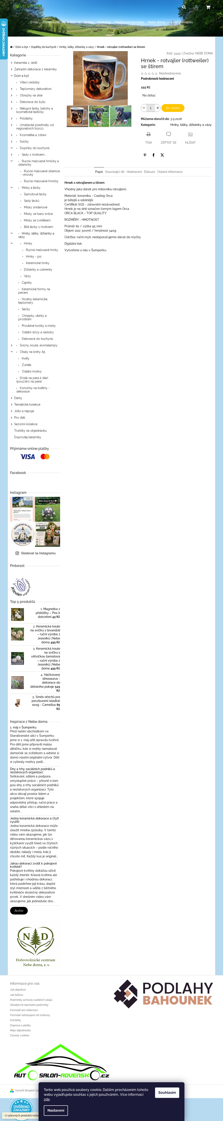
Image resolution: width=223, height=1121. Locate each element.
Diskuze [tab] (149, 172)
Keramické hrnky (37, 263)
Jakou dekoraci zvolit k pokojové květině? (33, 865)
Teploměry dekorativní (35, 89)
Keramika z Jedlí (25, 62)
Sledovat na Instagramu (38, 553)
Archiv (19, 910)
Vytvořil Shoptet (24, 1090)
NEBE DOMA (204, 53)
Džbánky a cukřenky (37, 269)
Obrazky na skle (30, 95)
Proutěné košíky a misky (38, 325)
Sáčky (25, 309)
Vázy (27, 276)
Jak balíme (16, 994)
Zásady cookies (19, 1035)
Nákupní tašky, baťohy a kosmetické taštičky (34, 110)
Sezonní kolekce (25, 424)
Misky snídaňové (35, 207)
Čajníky (26, 282)
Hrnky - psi (33, 256)
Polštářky (26, 118)
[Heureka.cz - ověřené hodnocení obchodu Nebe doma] (21, 1109)
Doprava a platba (20, 1025)
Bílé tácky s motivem (38, 227)
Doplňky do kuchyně (34, 148)
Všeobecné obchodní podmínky (29, 1004)
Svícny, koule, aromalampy (38, 345)
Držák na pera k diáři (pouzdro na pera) (32, 379)
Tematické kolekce (27, 404)
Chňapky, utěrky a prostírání (32, 317)
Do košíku (173, 108)
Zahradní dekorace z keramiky (35, 69)
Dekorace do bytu (32, 102)
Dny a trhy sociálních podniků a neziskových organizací (32, 770)
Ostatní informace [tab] (169, 172)
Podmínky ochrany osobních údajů (31, 999)
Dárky (18, 398)
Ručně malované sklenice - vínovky (40, 172)
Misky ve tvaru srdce (38, 214)
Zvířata (26, 365)
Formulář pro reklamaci (24, 1010)
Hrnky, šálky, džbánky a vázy (36, 235)
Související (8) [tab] (114, 172)
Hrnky (27, 243)
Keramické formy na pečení (34, 290)
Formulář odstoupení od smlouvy (30, 1015)
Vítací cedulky (29, 82)
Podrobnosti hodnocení (157, 78)
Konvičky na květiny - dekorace (33, 389)
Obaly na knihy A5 (32, 352)
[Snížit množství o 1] (143, 108)
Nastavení (55, 1110)
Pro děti (19, 417)
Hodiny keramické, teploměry (33, 300)
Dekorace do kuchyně (37, 339)
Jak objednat (18, 989)
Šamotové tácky (35, 194)
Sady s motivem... (33, 154)
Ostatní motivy (31, 371)
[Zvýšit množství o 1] (157, 108)
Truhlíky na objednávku (30, 430)
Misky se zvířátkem (37, 220)
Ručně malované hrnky (41, 250)
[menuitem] (34, 22)
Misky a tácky (31, 187)
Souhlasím (167, 1093)
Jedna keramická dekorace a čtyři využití (34, 820)
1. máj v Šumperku (23, 727)
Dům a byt (21, 76)
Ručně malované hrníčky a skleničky (38, 162)
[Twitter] (162, 155)
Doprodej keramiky (27, 437)
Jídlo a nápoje (24, 411)
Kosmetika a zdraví (32, 135)
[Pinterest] (145, 155)
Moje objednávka (20, 1030)
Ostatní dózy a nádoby (37, 332)
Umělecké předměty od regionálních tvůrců (35, 126)
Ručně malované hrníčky (41, 181)
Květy (25, 358)
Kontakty (15, 1020)
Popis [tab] (99, 172)
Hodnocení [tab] (134, 172)
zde (47, 1099)
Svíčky (24, 141)
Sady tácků (31, 200)
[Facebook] (153, 155)
